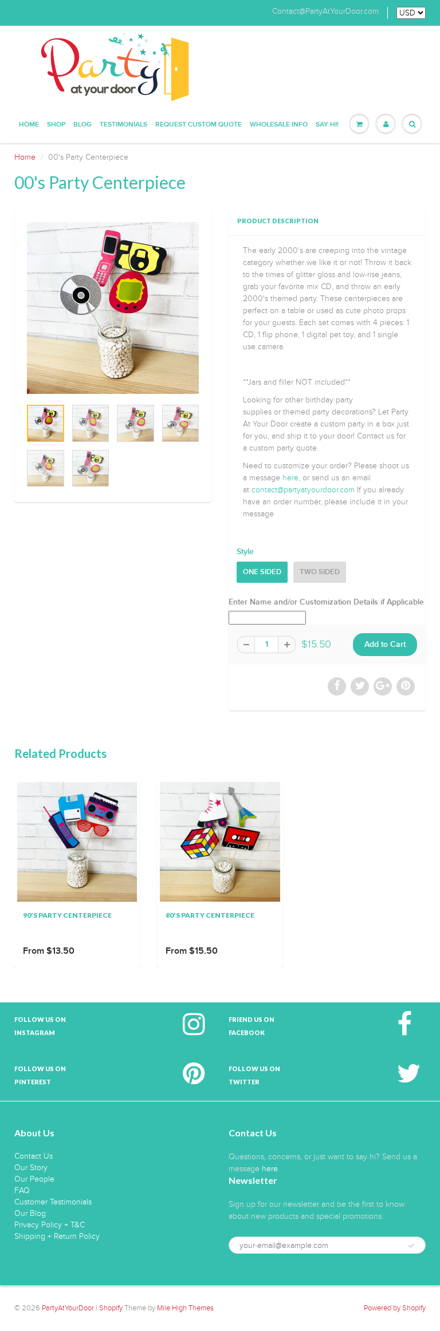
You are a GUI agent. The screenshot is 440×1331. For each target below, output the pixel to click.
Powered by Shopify (395, 1308)
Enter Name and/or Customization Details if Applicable (326, 602)
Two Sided (320, 572)
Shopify (111, 1308)
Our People (34, 1179)
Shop (56, 124)
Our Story (31, 1167)
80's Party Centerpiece (210, 915)
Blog (82, 124)
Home (29, 124)
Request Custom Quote (198, 124)
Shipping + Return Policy (57, 1236)
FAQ (22, 1190)
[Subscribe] (411, 1246)
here (290, 478)
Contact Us (33, 1156)
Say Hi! (327, 124)
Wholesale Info (279, 124)
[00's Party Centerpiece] (113, 308)
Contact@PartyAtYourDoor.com (325, 11)
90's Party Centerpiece (67, 915)
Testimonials (123, 124)
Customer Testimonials (53, 1202)
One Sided (262, 572)
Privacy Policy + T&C (49, 1225)
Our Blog (30, 1213)
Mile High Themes (185, 1308)
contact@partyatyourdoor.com (303, 490)
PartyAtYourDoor (68, 1308)
